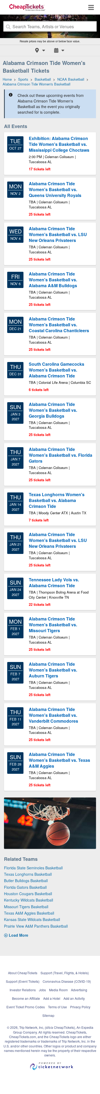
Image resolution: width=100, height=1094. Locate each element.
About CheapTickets (22, 972)
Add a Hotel (51, 998)
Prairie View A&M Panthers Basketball (36, 926)
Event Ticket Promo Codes (25, 1007)
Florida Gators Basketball (25, 887)
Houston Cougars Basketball (28, 893)
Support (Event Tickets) (22, 981)
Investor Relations (23, 990)
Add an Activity (74, 998)
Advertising (79, 990)
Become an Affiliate (26, 998)
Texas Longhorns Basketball (28, 874)
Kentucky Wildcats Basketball (28, 900)
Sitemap (48, 1015)
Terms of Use (57, 1007)
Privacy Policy (80, 1007)
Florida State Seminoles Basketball (33, 867)
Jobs (42, 990)
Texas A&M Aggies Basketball (29, 913)
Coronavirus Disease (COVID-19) (67, 981)
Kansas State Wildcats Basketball (32, 919)
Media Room (58, 990)
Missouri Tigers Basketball (26, 906)
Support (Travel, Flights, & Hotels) (65, 972)
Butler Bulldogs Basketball (26, 880)
